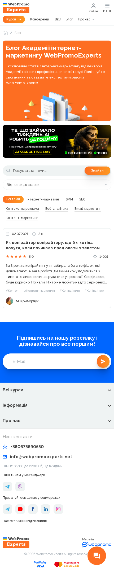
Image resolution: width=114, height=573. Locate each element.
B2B (57, 19)
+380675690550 (27, 446)
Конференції (40, 19)
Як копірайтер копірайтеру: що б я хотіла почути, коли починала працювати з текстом (53, 245)
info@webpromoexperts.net (41, 456)
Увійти (93, 11)
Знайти (97, 170)
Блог (69, 19)
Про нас (84, 19)
